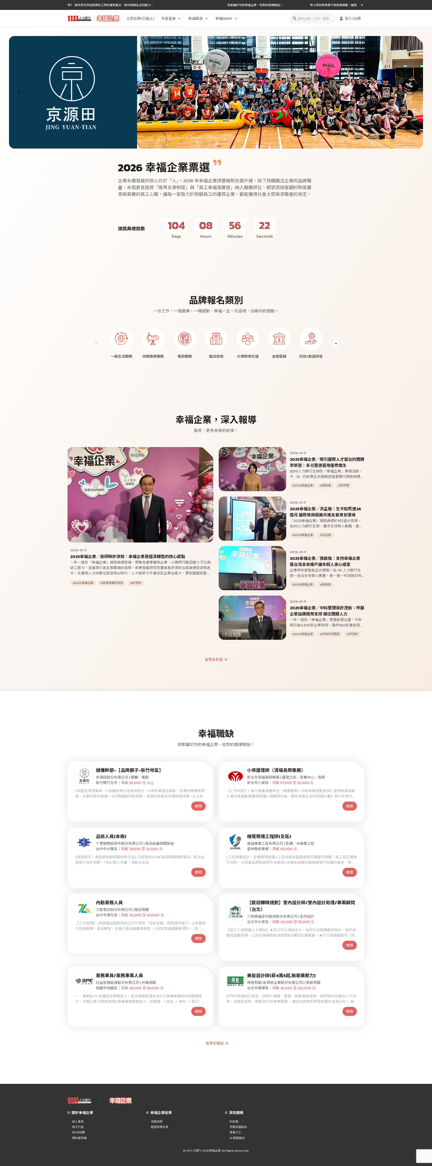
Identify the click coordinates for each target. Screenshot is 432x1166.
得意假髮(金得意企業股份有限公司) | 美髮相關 (283, 982)
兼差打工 (235, 1132)
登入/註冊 (353, 18)
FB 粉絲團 (78, 1132)
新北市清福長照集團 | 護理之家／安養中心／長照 (286, 777)
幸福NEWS (223, 18)
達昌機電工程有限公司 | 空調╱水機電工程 (280, 843)
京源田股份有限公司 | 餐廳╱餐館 (122, 777)
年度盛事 (168, 18)
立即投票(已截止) (140, 18)
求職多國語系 (238, 1127)
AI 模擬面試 (237, 1138)
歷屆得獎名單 (159, 1127)
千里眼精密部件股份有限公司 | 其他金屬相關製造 (135, 843)
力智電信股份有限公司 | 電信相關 (122, 909)
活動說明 (156, 1121)
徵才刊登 (78, 1127)
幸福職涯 (195, 18)
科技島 (234, 1121)
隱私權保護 (79, 1138)
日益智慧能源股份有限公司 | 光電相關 (126, 982)
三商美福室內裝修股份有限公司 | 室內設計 (280, 916)
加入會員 (78, 1121)
